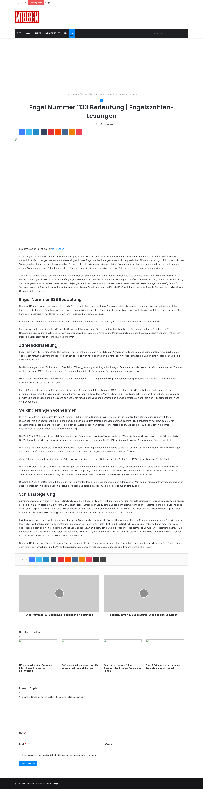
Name (22, 733)
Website (108, 744)
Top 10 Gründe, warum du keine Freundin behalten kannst (163, 666)
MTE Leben (58, 248)
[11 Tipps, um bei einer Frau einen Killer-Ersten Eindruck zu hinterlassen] (38, 650)
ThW (19, 33)
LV (72, 33)
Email (22, 744)
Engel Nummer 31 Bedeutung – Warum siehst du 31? (69, 2)
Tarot (38, 33)
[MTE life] (27, 17)
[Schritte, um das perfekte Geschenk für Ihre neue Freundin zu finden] (123, 650)
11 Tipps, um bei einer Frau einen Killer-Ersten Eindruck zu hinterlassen (36, 668)
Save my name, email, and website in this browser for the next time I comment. (59, 755)
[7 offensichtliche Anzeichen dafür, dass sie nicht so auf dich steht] (80, 650)
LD (65, 33)
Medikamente (52, 33)
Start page (73, 94)
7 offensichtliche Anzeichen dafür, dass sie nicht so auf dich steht (80, 666)
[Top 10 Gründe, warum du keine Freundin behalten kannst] (165, 650)
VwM (28, 33)
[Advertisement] (101, 63)
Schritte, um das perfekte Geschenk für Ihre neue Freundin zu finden (122, 668)
